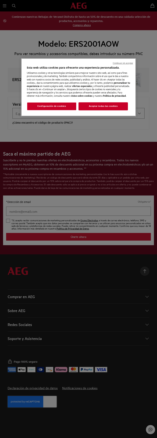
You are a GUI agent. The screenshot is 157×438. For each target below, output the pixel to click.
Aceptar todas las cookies (103, 106)
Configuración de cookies (51, 106)
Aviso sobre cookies (81, 95)
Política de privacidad (114, 95)
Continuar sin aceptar (123, 63)
